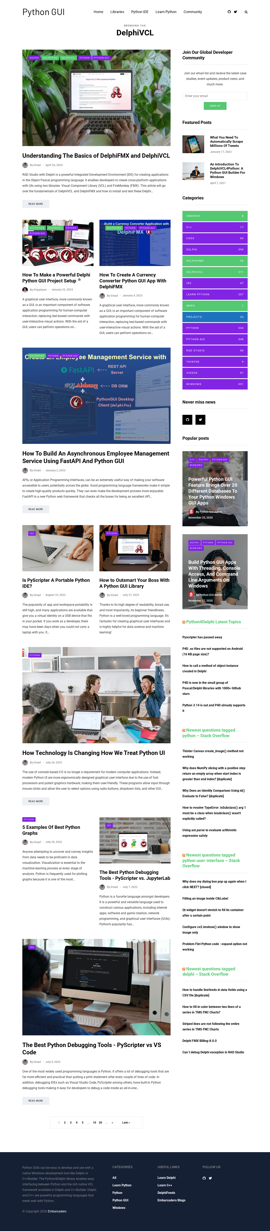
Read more (35, 204)
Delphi (34, 58)
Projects (215, 316)
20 (100, 1122)
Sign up (215, 106)
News (215, 305)
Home (98, 12)
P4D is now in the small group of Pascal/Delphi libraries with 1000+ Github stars (211, 688)
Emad (37, 165)
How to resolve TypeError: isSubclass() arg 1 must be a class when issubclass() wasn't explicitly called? (214, 813)
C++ (215, 227)
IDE (32, 533)
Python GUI (43, 11)
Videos (215, 372)
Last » (126, 1122)
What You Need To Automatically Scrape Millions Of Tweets (226, 141)
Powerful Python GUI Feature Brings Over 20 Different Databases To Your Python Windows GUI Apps (212, 491)
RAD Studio (215, 350)
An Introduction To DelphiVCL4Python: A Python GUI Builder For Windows (227, 170)
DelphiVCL (69, 58)
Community (193, 12)
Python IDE (139, 12)
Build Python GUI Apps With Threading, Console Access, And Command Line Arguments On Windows (214, 574)
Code (215, 238)
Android (215, 215)
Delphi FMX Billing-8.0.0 (199, 1041)
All (114, 1178)
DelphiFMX (50, 58)
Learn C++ (165, 1185)
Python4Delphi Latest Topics (213, 621)
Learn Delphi (167, 1178)
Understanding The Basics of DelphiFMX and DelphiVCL (96, 155)
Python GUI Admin (211, 511)
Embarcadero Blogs (171, 1200)
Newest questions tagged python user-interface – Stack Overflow (211, 860)
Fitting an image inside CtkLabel (205, 898)
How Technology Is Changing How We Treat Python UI (93, 752)
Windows (215, 384)
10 (94, 1122)
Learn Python (166, 12)
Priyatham (40, 289)
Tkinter (215, 361)
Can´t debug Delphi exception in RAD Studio (213, 1052)
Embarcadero (57, 1211)
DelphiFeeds (166, 1193)
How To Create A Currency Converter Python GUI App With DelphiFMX (132, 281)
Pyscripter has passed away (202, 637)
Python (85, 58)
